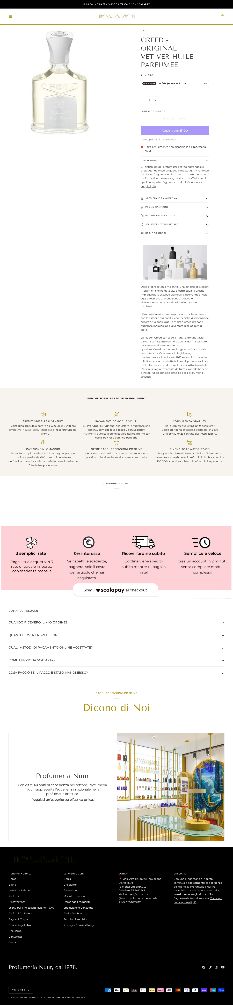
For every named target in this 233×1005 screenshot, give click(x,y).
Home (12, 878)
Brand (12, 884)
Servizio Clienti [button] (74, 873)
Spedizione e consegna (161, 198)
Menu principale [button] (20, 873)
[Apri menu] (14, 16)
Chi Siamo (15, 930)
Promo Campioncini (158, 207)
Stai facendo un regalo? (162, 224)
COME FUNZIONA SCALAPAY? (32, 660)
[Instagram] (216, 967)
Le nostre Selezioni (20, 890)
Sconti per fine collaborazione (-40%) (32, 907)
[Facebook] (203, 967)
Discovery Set (17, 901)
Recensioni (70, 890)
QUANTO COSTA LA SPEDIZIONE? (35, 635)
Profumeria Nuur (23, 997)
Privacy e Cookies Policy (79, 925)
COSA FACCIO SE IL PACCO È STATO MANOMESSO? (48, 672)
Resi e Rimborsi (155, 233)
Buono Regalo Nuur (21, 925)
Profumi (14, 896)
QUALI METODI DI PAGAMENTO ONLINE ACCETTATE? (51, 647)
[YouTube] (222, 967)
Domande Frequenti (77, 901)
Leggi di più (148, 186)
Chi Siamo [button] (180, 873)
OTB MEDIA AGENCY (73, 997)
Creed (144, 31)
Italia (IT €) (19, 990)
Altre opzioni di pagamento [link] (158, 139)
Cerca (12, 942)
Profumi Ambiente (20, 913)
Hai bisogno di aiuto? (160, 215)
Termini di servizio (75, 919)
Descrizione (149, 160)
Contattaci (15, 936)
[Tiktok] (210, 967)
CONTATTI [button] (125, 873)
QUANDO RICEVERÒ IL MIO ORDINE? (38, 622)
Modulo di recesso (75, 896)
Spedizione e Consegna (78, 907)
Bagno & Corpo (18, 919)
